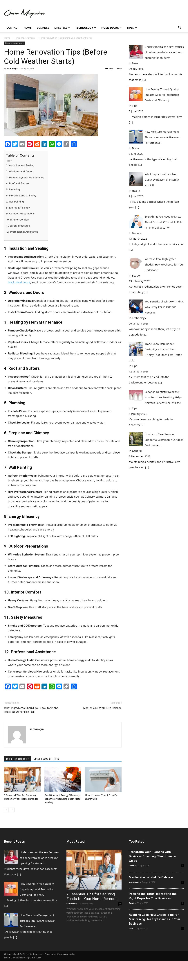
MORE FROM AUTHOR (46, 759)
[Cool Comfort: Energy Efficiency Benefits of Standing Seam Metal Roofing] (62, 779)
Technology (84, 27)
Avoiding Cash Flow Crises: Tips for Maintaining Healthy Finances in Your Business (154, 919)
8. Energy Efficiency (18, 207)
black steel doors (19, 282)
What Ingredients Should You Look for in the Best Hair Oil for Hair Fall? (31, 709)
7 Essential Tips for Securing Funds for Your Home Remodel (92, 896)
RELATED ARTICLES (17, 759)
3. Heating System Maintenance (25, 177)
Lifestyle (60, 27)
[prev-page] (6, 810)
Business (43, 27)
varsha (132, 865)
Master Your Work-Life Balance (102, 708)
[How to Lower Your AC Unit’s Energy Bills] (103, 779)
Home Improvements (24, 37)
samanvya (12, 68)
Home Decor (110, 27)
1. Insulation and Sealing (20, 165)
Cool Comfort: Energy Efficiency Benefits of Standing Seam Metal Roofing (62, 799)
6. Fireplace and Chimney (21, 195)
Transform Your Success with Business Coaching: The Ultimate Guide (152, 856)
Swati (131, 903)
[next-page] (12, 810)
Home (28, 27)
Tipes (130, 27)
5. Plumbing (13, 189)
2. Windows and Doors (19, 171)
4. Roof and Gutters (17, 183)
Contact (13, 27)
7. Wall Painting (15, 201)
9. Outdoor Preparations (20, 213)
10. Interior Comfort (17, 219)
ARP (131, 928)
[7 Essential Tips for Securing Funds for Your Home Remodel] (22, 779)
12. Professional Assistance (22, 231)
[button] (179, 28)
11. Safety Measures (18, 225)
